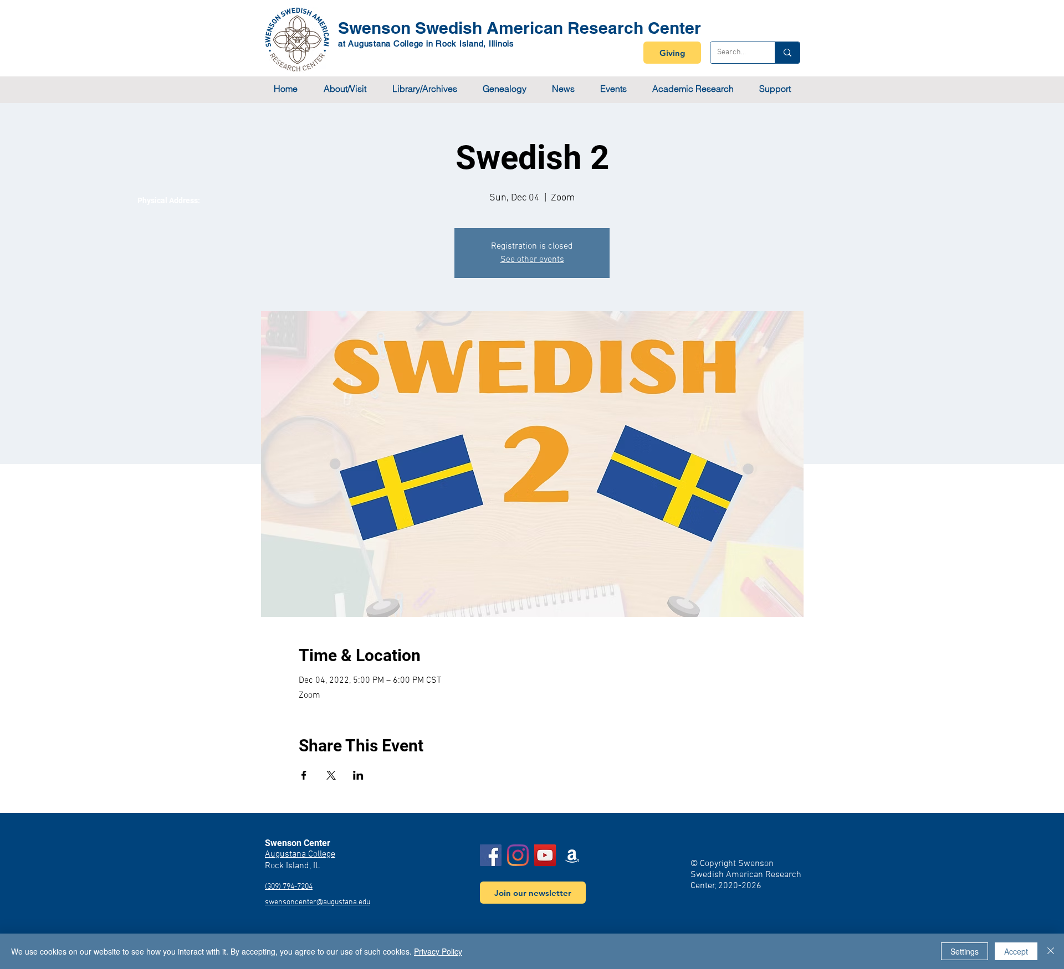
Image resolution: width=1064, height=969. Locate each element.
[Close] (1050, 951)
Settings (964, 951)
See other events (532, 259)
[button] (344, 89)
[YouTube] (545, 855)
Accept (1016, 951)
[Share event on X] (331, 775)
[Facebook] (491, 855)
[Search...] (787, 52)
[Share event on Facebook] (304, 775)
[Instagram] (518, 855)
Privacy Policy (438, 951)
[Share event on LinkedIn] (358, 775)
